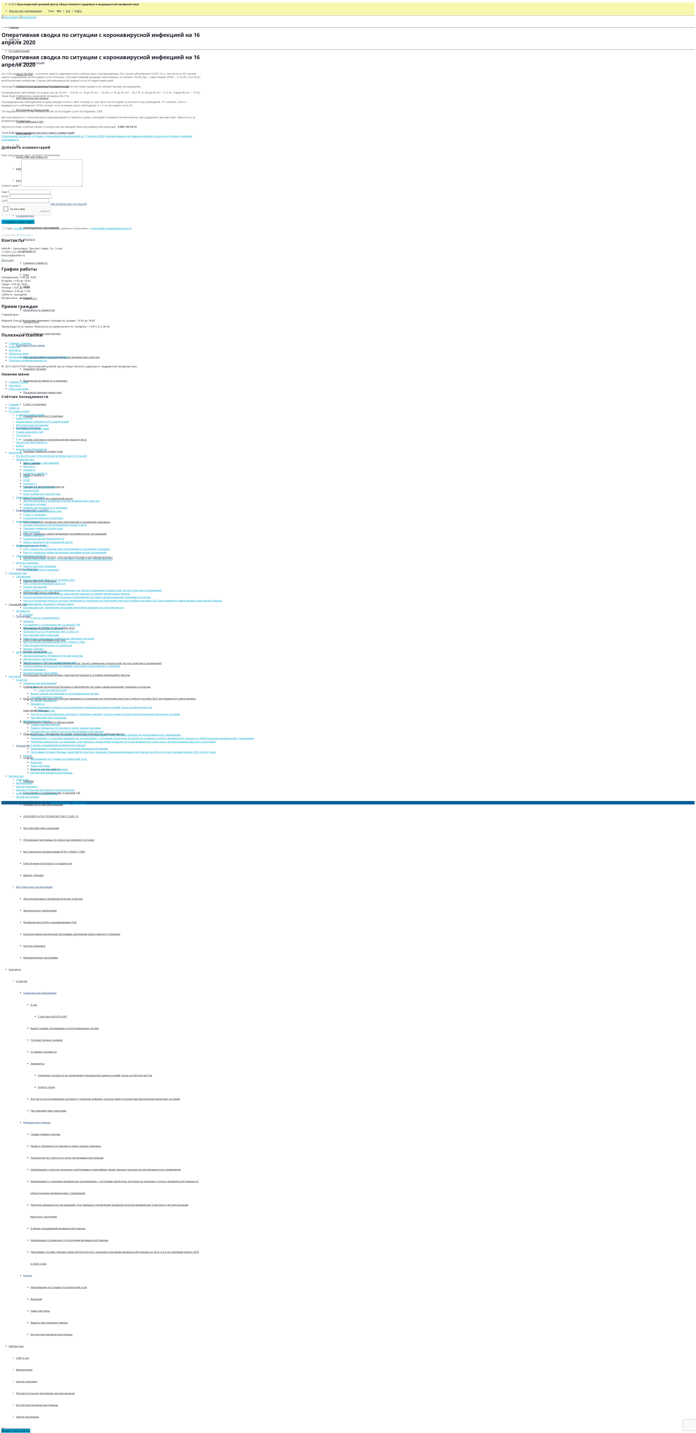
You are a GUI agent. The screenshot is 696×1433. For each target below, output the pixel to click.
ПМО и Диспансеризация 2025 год (44, 583)
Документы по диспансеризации (43, 804)
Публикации (23, 616)
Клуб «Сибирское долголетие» (42, 494)
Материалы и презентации (32, 428)
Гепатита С (30, 483)
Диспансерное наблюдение (40, 910)
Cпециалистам (17, 604)
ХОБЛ (26, 480)
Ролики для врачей (35, 587)
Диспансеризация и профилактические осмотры (53, 898)
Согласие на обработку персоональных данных (38, 357)
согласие (19, 228)
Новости (20, 132)
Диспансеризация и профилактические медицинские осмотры (61, 500)
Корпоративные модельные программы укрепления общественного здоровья (71, 934)
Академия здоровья (28, 521)
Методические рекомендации (34, 887)
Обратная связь (19, 353)
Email (4, 196)
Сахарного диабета (35, 263)
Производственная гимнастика (42, 392)
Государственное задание (46, 1040)
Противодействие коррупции (41, 828)
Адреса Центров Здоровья (39, 566)
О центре (21, 981)
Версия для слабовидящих (25, 11)
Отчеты (28, 614)
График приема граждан (45, 1134)
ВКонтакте (80, 802)
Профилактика (25, 459)
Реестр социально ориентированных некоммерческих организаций (64, 533)
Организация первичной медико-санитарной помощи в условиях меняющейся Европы (76, 675)
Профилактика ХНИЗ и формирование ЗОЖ (49, 922)
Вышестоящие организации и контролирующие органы (64, 1028)
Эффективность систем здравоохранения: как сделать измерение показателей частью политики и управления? (92, 663)
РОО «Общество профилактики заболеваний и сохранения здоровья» (66, 522)
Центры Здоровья (27, 562)
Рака (26, 274)
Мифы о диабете (33, 535)
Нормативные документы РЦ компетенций (42, 421)
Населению (15, 452)
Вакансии (36, 1299)
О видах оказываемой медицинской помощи (57, 1228)
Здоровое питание (34, 369)
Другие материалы (27, 1417)
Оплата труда (46, 1087)
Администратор (35, 132)
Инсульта (29, 239)
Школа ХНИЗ (31, 490)
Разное (27, 1275)
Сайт (4, 200)
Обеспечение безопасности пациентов (47, 863)
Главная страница (20, 343)
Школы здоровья (26, 1381)
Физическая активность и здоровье (45, 380)
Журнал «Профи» (33, 875)
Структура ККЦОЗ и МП (52, 1016)
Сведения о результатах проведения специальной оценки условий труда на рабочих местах (95, 1075)
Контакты (15, 969)
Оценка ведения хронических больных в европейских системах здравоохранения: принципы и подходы (87, 687)
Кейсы (20, 445)
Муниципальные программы (40, 957)
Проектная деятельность (31, 157)
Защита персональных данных (49, 1322)
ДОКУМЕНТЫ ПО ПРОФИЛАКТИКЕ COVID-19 (50, 816)
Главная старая (18, 382)
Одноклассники (60, 802)
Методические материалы (32, 98)
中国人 (78, 11)
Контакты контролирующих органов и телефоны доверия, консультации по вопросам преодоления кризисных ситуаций (105, 1099)
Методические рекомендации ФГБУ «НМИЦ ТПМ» (54, 851)
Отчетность (23, 435)
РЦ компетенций (19, 51)
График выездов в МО (30, 432)
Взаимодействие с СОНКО (32, 545)
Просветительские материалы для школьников (45, 1393)
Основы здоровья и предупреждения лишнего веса (54, 439)
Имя (4, 192)
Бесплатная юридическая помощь (51, 1334)
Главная (14, 27)
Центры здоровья (34, 946)
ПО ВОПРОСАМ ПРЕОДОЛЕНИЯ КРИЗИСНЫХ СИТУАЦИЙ (51, 456)
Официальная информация (40, 993)
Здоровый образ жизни (30, 345)
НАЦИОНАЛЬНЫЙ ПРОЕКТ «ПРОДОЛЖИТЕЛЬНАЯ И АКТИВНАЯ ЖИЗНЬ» (68, 557)
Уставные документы (43, 1052)
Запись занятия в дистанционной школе (48, 498)
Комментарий (11, 185)
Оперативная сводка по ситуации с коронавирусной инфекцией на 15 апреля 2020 (52, 136)
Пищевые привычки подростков (43, 451)
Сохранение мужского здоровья (43, 518)
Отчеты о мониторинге (44, 617)
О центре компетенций (30, 414)
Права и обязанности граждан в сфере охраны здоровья (65, 1146)
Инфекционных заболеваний (41, 463)
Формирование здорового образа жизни (48, 604)
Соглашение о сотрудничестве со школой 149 (51, 624)
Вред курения (31, 531)
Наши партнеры (40, 1311)
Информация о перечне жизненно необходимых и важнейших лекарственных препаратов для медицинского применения (105, 1169)
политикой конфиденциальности (111, 228)
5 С (18, 439)
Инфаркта (29, 251)
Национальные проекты (30, 556)
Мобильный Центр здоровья (41, 569)
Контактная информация (31, 449)
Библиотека (16, 1346)
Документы (23, 745)
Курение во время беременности (43, 538)
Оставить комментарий (59, 132)
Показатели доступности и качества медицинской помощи (66, 1157)
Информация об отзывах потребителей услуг (58, 1287)
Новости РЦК (24, 418)
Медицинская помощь (37, 1122)
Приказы (28, 621)
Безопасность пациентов (39, 310)
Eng (68, 11)
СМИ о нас (22, 1358)
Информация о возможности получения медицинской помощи (69, 1240)
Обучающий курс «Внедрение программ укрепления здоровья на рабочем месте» (73, 607)
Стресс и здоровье (34, 404)
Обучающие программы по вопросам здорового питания (58, 840)
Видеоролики (24, 1369)
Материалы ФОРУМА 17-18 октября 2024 (48, 580)
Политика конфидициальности (28, 360)
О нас (33, 1004)
